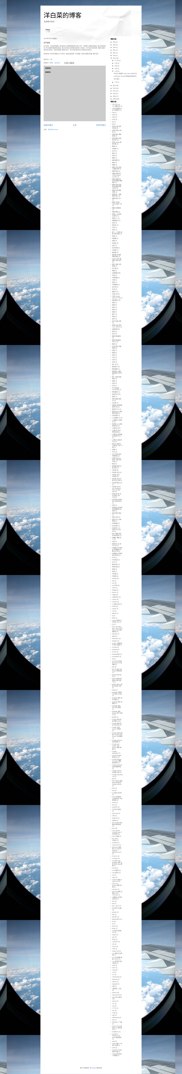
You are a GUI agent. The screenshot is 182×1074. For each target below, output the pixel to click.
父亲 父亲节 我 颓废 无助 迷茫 (116, 259)
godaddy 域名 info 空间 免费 (116, 706)
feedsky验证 (116, 654)
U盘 (113, 986)
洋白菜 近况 (115, 472)
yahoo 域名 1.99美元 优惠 (117, 1044)
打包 (113, 227)
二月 (116, 71)
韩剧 (113, 270)
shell (113, 949)
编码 (113, 158)
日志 (113, 359)
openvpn (114, 889)
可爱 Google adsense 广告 (116, 297)
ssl (113, 972)
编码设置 (115, 160)
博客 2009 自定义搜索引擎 (116, 168)
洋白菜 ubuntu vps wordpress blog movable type (116, 489)
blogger (114, 590)
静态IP (114, 291)
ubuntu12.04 (116, 995)
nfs (113, 875)
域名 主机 (115, 517)
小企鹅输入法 (116, 418)
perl (113, 903)
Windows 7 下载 (117, 1022)
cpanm (114, 608)
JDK (113, 815)
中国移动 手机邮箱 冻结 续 (117, 554)
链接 (113, 312)
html (113, 788)
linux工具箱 (115, 836)
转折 (113, 571)
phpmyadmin (116, 919)
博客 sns (115, 218)
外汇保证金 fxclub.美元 (115, 388)
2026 (114, 42)
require (114, 934)
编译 (113, 162)
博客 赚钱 (115, 212)
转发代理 (115, 567)
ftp (113, 659)
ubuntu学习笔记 (117, 997)
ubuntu (114, 992)
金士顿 (114, 287)
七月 (116, 66)
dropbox (114, 641)
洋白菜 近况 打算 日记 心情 (116, 479)
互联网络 (115, 273)
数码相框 (115, 369)
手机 (113, 362)
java (113, 805)
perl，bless (115, 906)
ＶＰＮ (114, 1008)
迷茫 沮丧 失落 (116, 321)
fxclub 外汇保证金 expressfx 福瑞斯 (117, 662)
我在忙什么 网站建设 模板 (117, 412)
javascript (115, 813)
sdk (113, 944)
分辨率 (114, 250)
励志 (113, 307)
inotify (114, 802)
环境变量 (115, 277)
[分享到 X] (69, 63)
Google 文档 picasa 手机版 (116, 728)
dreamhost (115, 638)
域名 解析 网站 (116, 513)
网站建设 (115, 392)
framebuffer (115, 656)
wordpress (115, 1031)
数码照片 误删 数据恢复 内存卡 (117, 372)
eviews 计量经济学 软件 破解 (117, 644)
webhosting (115, 1017)
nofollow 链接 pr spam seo (117, 880)
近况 (113, 289)
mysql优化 (115, 872)
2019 (114, 55)
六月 (116, 68)
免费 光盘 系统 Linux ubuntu (116, 326)
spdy (113, 965)
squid (113, 970)
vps (113, 1010)
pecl (113, 901)
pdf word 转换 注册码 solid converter (117, 893)
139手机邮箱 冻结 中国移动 (117, 109)
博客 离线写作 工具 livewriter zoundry (116, 175)
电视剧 (114, 238)
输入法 (114, 364)
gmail (113, 690)
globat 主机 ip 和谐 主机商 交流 (117, 685)
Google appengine (115, 752)
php (113, 914)
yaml (113, 1047)
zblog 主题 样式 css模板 (117, 1054)
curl (113, 611)
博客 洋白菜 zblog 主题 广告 (117, 203)
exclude (114, 647)
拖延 (113, 381)
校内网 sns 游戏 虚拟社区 (117, 424)
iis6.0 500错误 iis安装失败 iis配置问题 (117, 798)
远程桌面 (115, 523)
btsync (114, 592)
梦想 (113, 316)
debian (114, 613)
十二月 (116, 60)
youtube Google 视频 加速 (117, 1050)
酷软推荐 (115, 300)
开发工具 (115, 294)
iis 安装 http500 (117, 793)
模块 (113, 344)
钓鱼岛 (114, 243)
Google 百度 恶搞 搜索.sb (116, 720)
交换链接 (115, 284)
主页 (48, 31)
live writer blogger (115, 839)
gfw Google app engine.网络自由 (117, 670)
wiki (113, 1020)
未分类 (114, 403)
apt (113, 581)
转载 (113, 569)
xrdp (113, 1041)
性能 (113, 449)
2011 (114, 91)
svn (113, 974)
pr (112, 924)
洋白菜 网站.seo (117, 483)
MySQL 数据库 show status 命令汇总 (125, 73)
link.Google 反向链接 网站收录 (117, 823)
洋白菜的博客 (63, 15)
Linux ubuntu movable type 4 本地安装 (117, 832)
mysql (114, 868)
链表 (113, 309)
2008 (114, 99)
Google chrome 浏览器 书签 (116, 771)
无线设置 (115, 415)
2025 (114, 45)
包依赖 (114, 148)
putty (113, 928)
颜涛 (113, 464)
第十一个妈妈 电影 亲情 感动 (117, 233)
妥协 (113, 383)
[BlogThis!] (67, 63)
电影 (113, 240)
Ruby (113, 939)
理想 (113, 305)
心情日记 (115, 428)
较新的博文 (48, 125)
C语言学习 (115, 597)
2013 (114, 85)
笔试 (113, 155)
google (114, 717)
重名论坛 (115, 564)
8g (113, 124)
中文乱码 (115, 560)
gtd (113, 778)
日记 (113, 357)
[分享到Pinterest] (73, 63)
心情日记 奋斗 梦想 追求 (116, 431)
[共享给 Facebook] (71, 63)
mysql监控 (115, 870)
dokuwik (114, 634)
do (113, 624)
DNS (113, 618)
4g (113, 121)
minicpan (115, 858)
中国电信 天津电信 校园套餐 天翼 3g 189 (117, 549)
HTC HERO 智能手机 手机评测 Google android (117, 782)
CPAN (114, 606)
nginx (113, 877)
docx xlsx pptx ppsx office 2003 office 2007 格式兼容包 (117, 629)
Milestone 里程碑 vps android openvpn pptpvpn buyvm (117, 849)
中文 (113, 557)
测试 (113, 223)
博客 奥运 (115, 171)
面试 (113, 331)
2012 (114, 88)
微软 (113, 396)
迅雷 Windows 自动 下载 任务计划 (116, 459)
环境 (113, 275)
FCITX (114, 652)
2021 (114, 53)
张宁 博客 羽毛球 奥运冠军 (116, 534)
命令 (113, 334)
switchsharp (115, 977)
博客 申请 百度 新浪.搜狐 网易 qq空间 (116, 186)
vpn (113, 1006)
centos (114, 599)
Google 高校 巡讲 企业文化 (116, 724)
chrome (114, 602)
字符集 (114, 574)
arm (113, 583)
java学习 (114, 807)
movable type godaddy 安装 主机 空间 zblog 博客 (117, 863)
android (114, 578)
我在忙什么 (115, 409)
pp (113, 921)
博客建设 (115, 220)
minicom (114, 856)
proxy (114, 926)
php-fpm (114, 917)
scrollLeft (115, 941)
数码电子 (115, 366)
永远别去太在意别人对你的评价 (117, 500)
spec (113, 967)
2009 (114, 96)
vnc (113, 1003)
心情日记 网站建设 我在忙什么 (117, 435)
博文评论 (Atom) (53, 129)
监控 (113, 282)
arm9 (113, 587)
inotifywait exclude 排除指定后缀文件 (125, 76)
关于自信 (116, 79)
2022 (114, 50)
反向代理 (115, 248)
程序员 (114, 225)
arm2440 (114, 585)
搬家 (113, 146)
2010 (114, 93)
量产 (113, 314)
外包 (113, 385)
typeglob (114, 984)
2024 (114, 47)
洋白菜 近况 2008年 (115, 475)
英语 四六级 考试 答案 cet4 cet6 (116, 495)
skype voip (115, 951)
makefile (114, 842)
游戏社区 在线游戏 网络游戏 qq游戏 (117, 509)
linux (113, 828)
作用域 (114, 576)
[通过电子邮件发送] (65, 63)
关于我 (114, 268)
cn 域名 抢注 (116, 604)
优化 (113, 505)
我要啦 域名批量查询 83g (117, 406)
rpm (113, 937)
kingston (114, 818)
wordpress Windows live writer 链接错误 (116, 1035)
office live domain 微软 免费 (117, 885)
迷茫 (113, 319)
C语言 (114, 595)
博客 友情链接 (116, 208)
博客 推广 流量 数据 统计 (116, 195)
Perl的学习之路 (116, 908)
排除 (113, 350)
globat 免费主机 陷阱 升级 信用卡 (117, 680)
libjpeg (114, 820)
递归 (113, 230)
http (113, 790)
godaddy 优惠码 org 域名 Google (117, 693)
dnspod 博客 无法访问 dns (117, 621)
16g (113, 112)
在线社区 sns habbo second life (116, 529)
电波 (113, 236)
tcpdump (114, 979)
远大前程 (115, 526)
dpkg (113, 636)
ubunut (114, 1001)
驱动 (113, 355)
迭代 (113, 245)
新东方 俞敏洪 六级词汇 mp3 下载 (117, 445)
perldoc (114, 912)
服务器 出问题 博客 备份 (116, 255)
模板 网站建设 (116, 336)
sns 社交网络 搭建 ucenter (117, 958)
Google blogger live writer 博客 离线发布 (116, 761)
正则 (113, 541)
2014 (114, 58)
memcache (115, 845)
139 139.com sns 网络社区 (116, 105)
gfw (113, 667)
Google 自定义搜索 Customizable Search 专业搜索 (117, 734)
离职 (113, 302)
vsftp (113, 1013)
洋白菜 (114, 470)
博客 (113, 165)
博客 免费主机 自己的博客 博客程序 (117, 180)
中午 (113, 562)
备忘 (113, 153)
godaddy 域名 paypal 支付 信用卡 (117, 713)
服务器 (114, 252)
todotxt (114, 981)
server (114, 946)
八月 (116, 63)
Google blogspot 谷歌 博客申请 (117, 765)
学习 (113, 452)
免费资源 (115, 329)
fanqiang (114, 649)
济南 (113, 280)
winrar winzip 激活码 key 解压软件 (117, 1027)
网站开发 (115, 394)
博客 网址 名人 (116, 198)
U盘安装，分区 (116, 988)
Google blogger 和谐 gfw (116, 756)
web (113, 1015)
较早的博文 (101, 125)
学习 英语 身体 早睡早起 (116, 455)
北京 (113, 151)
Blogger (93, 1068)
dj (112, 615)
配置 (113, 352)
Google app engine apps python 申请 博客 (116, 746)
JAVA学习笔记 (116, 809)
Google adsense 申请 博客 (117, 741)
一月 (116, 82)
